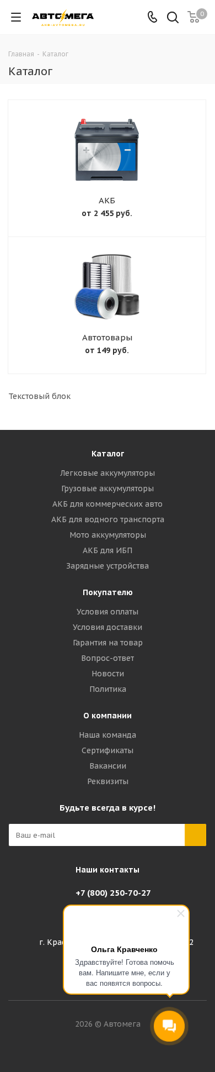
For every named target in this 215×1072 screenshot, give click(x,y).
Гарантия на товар (108, 643)
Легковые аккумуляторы (107, 473)
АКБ (107, 200)
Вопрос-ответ (107, 658)
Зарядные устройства (107, 566)
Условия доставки (107, 627)
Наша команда (107, 735)
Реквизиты (107, 781)
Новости (108, 674)
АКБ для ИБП (107, 550)
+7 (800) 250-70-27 (113, 892)
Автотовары (107, 337)
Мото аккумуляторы (107, 535)
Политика (107, 689)
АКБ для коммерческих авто (107, 504)
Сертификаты (107, 750)
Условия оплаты (107, 612)
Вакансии (107, 766)
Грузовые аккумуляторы (107, 488)
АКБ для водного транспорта (107, 519)
